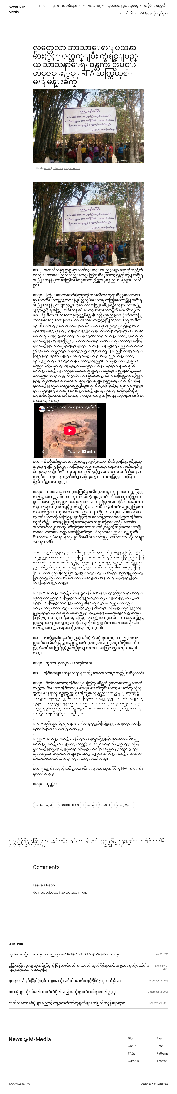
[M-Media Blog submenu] (103, 5)
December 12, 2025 (158, 980)
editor (47, 168)
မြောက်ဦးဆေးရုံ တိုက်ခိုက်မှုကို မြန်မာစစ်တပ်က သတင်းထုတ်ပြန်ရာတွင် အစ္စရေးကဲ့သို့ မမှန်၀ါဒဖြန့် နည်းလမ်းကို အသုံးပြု (79, 967)
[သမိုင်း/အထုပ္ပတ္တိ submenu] (167, 5)
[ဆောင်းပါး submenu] (135, 13)
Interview (58, 168)
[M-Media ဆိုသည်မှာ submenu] (167, 13)
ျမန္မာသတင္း (72, 168)
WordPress (162, 1083)
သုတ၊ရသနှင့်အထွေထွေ (122, 5)
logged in (55, 892)
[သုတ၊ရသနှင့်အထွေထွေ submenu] (140, 5)
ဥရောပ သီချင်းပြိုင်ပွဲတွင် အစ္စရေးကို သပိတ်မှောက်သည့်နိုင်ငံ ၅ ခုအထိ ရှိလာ (65, 981)
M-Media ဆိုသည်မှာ (152, 13)
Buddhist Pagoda (44, 805)
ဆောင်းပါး (127, 13)
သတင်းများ (69, 5)
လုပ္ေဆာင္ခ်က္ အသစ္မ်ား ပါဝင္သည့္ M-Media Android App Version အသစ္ (64, 954)
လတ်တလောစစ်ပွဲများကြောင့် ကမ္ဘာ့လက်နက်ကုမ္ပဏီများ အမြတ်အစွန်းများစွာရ (67, 1003)
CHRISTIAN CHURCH (69, 805)
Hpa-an (89, 805)
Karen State (104, 805)
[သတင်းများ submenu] (79, 5)
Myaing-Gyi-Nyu (125, 805)
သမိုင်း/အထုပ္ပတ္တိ (155, 5)
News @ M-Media (18, 9)
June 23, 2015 (161, 954)
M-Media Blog (92, 5)
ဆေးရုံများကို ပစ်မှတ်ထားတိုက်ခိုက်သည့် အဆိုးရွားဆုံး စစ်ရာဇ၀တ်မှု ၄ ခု (63, 992)
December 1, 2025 (158, 1002)
